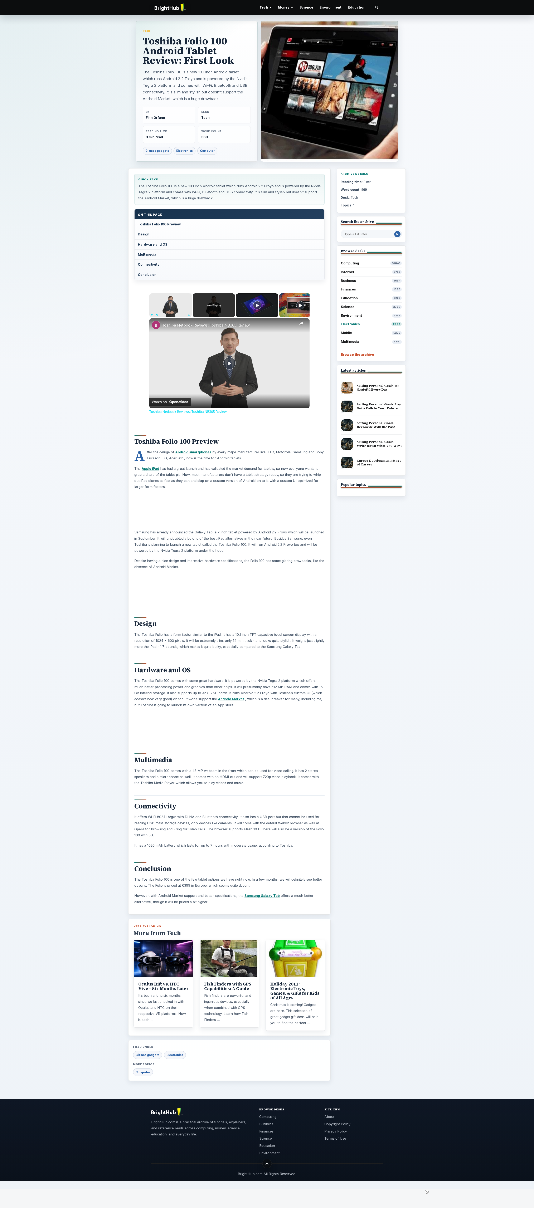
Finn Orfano (155, 118)
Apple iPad (150, 468)
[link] (156, 325)
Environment (330, 7)
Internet (370, 272)
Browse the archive (357, 354)
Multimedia (147, 254)
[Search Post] (397, 234)
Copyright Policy (337, 1124)
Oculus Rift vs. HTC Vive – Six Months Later (163, 986)
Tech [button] (264, 7)
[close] (427, 1192)
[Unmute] (156, 314)
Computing (370, 263)
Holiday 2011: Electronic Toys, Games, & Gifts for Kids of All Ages (295, 991)
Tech (147, 31)
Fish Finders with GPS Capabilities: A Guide (227, 986)
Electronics (184, 150)
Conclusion (147, 275)
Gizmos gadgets (157, 150)
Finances (370, 289)
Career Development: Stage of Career (379, 462)
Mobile (370, 333)
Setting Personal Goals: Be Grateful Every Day (378, 387)
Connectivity (149, 264)
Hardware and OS (153, 244)
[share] (301, 323)
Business (370, 281)
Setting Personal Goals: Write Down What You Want (379, 444)
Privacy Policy (335, 1131)
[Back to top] (267, 1163)
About (329, 1117)
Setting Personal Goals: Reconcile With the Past (376, 425)
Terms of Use (335, 1138)
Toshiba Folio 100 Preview (159, 224)
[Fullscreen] (189, 314)
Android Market (231, 699)
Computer (207, 150)
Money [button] (284, 7)
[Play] (151, 314)
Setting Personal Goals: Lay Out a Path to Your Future (379, 406)
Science (306, 7)
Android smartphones (193, 452)
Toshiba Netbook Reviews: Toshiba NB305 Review (206, 325)
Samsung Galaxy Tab (262, 896)
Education (356, 7)
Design (143, 234)
